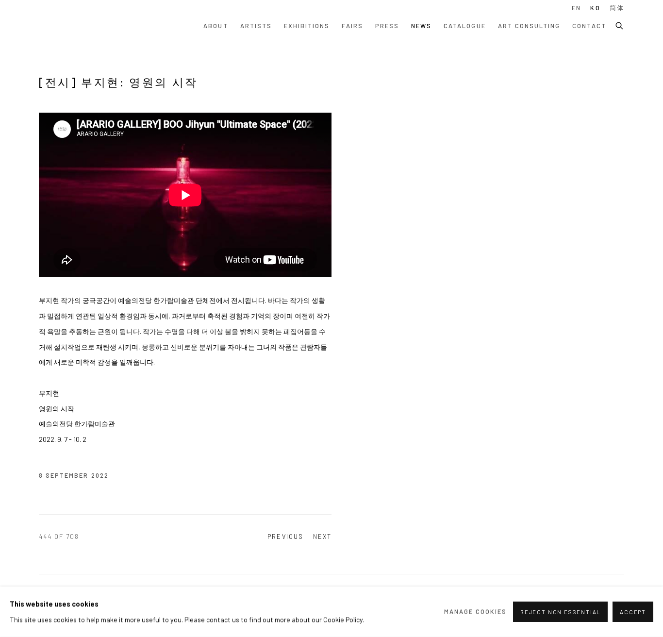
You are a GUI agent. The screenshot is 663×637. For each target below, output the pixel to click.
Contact (589, 26)
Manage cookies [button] (475, 611)
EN (576, 8)
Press (387, 26)
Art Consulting (529, 26)
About (215, 26)
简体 (617, 8)
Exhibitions (307, 26)
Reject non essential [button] (560, 612)
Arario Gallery (68, 26)
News (421, 26)
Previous (285, 536)
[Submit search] (619, 24)
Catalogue (464, 26)
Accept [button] (633, 612)
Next (322, 536)
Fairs (352, 26)
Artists (256, 26)
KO (595, 8)
